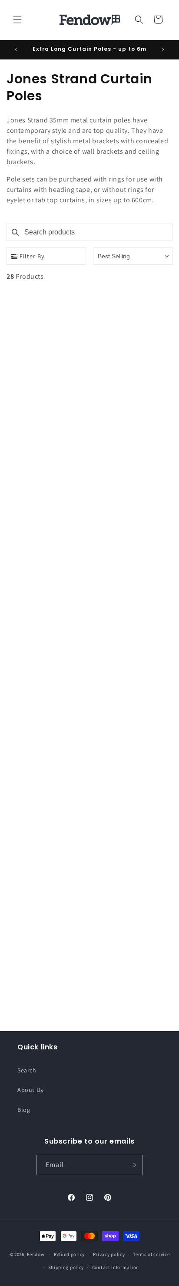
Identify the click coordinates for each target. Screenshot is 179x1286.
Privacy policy (109, 1254)
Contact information (115, 1267)
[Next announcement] (162, 49)
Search (26, 1070)
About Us (30, 1090)
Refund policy (69, 1254)
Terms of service (151, 1254)
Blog (23, 1110)
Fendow (35, 1254)
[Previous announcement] (16, 49)
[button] (17, 19)
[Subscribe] (133, 1165)
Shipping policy (66, 1267)
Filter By (32, 256)
